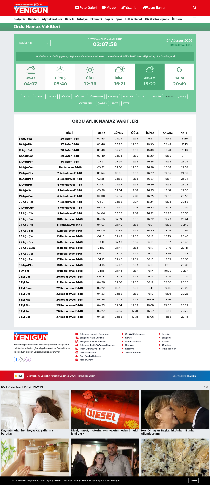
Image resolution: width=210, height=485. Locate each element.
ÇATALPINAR (86, 103)
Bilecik (69, 19)
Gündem (33, 19)
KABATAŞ (113, 96)
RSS (20, 376)
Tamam (193, 480)
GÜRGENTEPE (96, 96)
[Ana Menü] (194, 19)
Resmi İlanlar (156, 8)
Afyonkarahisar (52, 19)
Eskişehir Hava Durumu (92, 338)
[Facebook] (16, 359)
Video (111, 8)
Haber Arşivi (86, 360)
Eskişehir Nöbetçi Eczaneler (94, 334)
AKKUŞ (26, 96)
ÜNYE (115, 103)
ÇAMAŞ (182, 96)
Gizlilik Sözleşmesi (157, 19)
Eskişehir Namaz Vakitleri (93, 341)
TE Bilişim (191, 376)
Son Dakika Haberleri (91, 356)
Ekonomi (96, 19)
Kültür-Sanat (133, 19)
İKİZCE (126, 103)
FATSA (52, 96)
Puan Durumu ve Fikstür (92, 349)
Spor (119, 19)
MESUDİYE (155, 96)
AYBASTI (39, 96)
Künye (128, 338)
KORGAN (128, 96)
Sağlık (109, 19)
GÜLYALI (79, 96)
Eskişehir (19, 19)
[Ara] (194, 7)
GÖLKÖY (65, 96)
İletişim (177, 19)
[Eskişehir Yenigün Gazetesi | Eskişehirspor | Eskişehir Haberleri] (31, 7)
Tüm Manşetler (88, 352)
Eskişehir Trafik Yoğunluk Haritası (97, 345)
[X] (22, 359)
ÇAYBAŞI (102, 103)
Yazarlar (132, 8)
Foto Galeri (88, 8)
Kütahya (82, 19)
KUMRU (141, 96)
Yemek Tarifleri (133, 352)
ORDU (169, 96)
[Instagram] (28, 359)
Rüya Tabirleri (169, 349)
